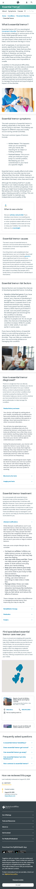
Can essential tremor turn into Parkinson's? (14, 758)
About (4, 11)
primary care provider (17, 215)
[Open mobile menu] (3, 2)
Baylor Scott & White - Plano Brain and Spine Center (21, 699)
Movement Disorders (23, 16)
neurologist (16, 228)
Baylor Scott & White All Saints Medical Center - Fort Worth (22, 727)
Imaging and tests (9, 481)
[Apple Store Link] (7, 852)
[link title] (18, 2)
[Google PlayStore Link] (20, 852)
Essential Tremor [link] (8, 18)
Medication (7, 614)
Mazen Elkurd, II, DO (10, 796)
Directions (9, 709)
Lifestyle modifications (10, 522)
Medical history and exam (11, 408)
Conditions (11, 16)
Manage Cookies (18, 880)
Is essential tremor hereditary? (14, 743)
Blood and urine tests (10, 476)
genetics (28, 256)
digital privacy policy (11, 874)
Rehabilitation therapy (10, 609)
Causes (20, 11)
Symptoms (12, 11)
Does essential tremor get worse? (16, 747)
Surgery (5, 620)
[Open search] (31, 2)
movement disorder (9, 31)
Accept (18, 885)
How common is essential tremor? (16, 763)
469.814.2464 (26, 709)
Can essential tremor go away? (14, 752)
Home (4, 16)
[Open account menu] (27, 2)
